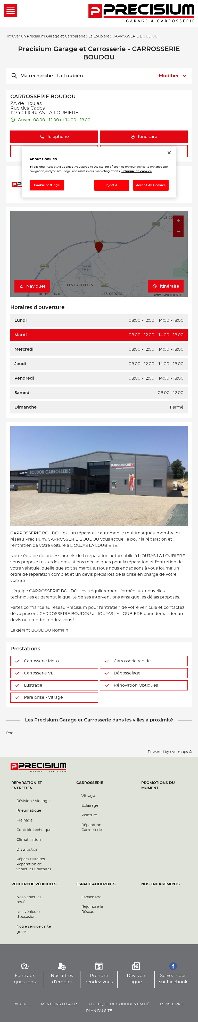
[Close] (169, 152)
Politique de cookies (136, 171)
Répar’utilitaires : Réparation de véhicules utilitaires (33, 864)
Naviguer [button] (36, 286)
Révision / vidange (33, 801)
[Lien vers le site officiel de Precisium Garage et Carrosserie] (141, 14)
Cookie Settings (47, 185)
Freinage (24, 820)
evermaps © (181, 752)
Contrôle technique (33, 830)
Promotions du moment (158, 785)
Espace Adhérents (96, 884)
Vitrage (88, 796)
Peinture (89, 815)
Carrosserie (89, 783)
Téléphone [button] (58, 137)
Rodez (11, 733)
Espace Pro (91, 897)
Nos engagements (160, 884)
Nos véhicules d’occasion (28, 914)
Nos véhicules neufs (28, 899)
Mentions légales (59, 1004)
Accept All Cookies (151, 185)
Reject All (112, 185)
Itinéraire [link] (147, 137)
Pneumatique (28, 810)
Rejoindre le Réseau (92, 909)
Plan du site (99, 1011)
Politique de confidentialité (119, 1004)
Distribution (27, 849)
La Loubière (98, 36)
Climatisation (28, 840)
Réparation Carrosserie (91, 827)
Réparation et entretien (26, 785)
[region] (99, 172)
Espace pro (172, 1004)
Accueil (23, 1004)
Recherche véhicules (33, 884)
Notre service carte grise (33, 929)
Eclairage (89, 806)
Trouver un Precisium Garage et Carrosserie (45, 36)
